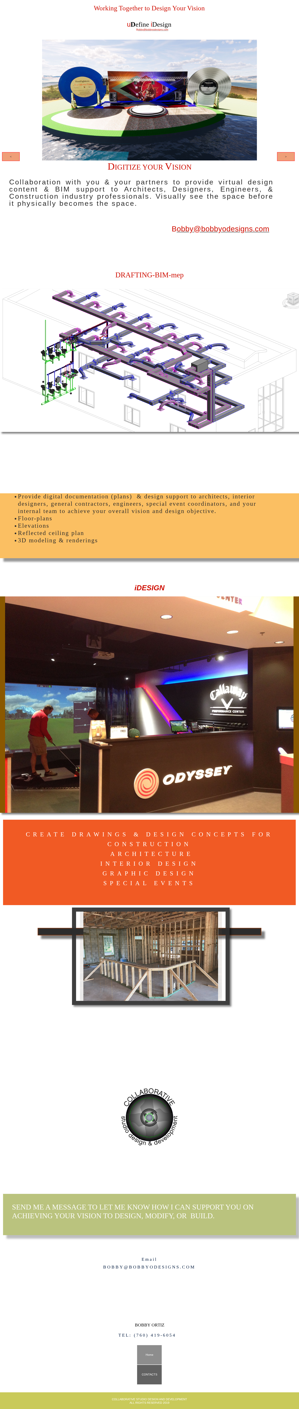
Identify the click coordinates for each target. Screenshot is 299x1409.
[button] (11, 156)
